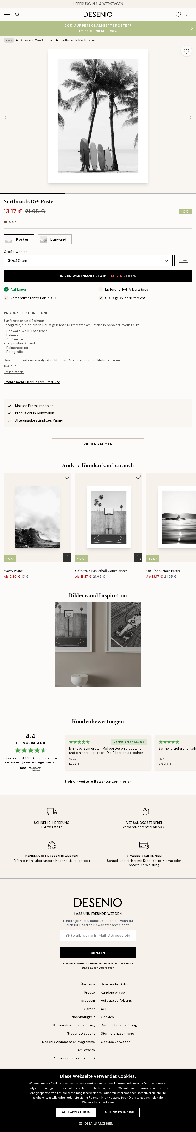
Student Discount (81, 1033)
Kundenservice (113, 992)
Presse (89, 992)
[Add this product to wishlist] (186, 51)
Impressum (86, 1001)
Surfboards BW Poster (77, 40)
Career (89, 1009)
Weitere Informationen (98, 1102)
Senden (98, 953)
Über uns (88, 984)
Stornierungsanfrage (117, 1033)
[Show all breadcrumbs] (9, 40)
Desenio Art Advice (116, 984)
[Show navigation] (7, 14)
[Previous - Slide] (6, 117)
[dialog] (98, 1100)
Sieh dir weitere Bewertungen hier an (98, 781)
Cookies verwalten (116, 1042)
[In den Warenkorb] (67, 557)
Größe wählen (16, 251)
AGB (104, 1009)
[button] (183, 260)
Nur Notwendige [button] (119, 1112)
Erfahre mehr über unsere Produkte (32, 382)
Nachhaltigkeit (83, 1017)
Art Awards (86, 1050)
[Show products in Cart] (189, 14)
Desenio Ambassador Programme (68, 1042)
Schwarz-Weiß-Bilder (37, 40)
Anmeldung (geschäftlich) (74, 1058)
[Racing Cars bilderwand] (98, 644)
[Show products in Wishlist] (178, 14)
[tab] (32, 192)
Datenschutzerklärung (92, 963)
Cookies (107, 1017)
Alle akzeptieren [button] (76, 1112)
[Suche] (17, 14)
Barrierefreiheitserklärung (74, 1025)
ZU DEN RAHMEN (98, 444)
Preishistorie (14, 372)
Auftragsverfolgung (116, 1001)
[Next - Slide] (190, 117)
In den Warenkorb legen (98, 276)
